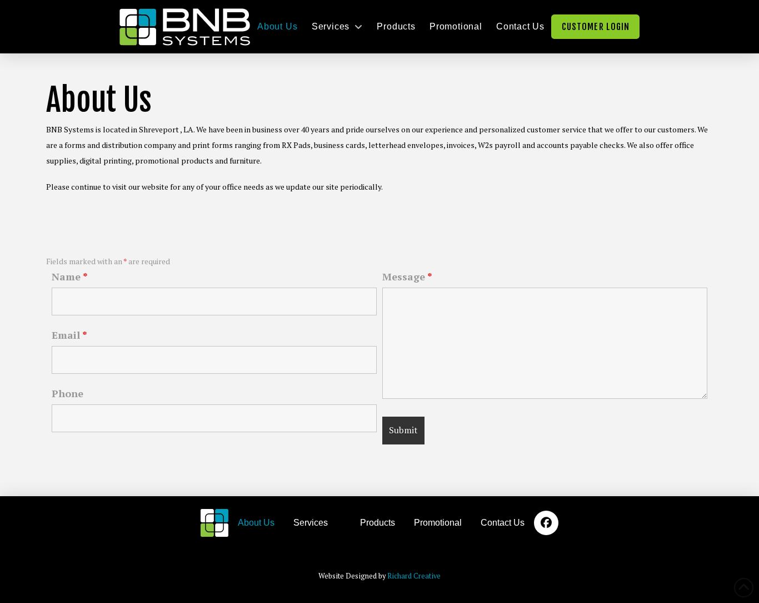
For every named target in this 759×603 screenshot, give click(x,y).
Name (70, 276)
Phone (67, 393)
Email (69, 334)
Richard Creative (414, 576)
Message (407, 276)
